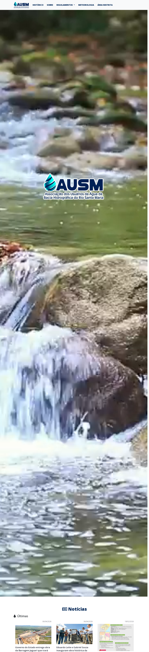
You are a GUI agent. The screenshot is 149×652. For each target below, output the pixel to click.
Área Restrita (105, 5)
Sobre (50, 5)
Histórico (38, 5)
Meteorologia (86, 5)
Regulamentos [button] (65, 5)
